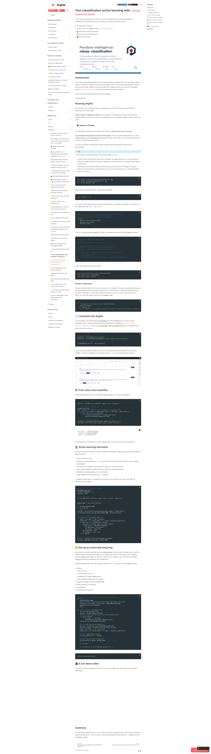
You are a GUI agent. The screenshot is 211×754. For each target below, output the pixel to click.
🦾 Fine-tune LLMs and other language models (58, 93)
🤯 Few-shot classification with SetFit (59, 274)
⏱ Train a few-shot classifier (155, 17)
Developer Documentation (55, 320)
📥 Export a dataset (53, 89)
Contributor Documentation (55, 324)
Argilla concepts (52, 47)
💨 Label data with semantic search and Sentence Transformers (60, 171)
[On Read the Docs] (138, 751)
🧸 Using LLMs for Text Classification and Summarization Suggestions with (59, 154)
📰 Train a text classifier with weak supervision (60, 197)
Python (50, 119)
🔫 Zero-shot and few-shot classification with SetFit (58, 186)
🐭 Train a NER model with (60, 218)
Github (50, 317)
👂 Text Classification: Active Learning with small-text (58, 285)
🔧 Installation (52, 34)
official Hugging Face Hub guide (122, 131)
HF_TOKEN (127, 232)
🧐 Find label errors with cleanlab (60, 234)
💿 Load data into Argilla (153, 15)
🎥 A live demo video (153, 26)
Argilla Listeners (108, 552)
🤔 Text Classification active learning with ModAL (58, 269)
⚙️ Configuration (52, 37)
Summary (150, 29)
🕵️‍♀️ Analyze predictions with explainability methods (58, 244)
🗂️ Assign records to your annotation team (58, 202)
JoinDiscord (53, 10)
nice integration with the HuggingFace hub (111, 326)
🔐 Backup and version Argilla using (59, 134)
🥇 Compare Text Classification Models (59, 239)
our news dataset (101, 321)
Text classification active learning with (58, 262)
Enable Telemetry (153, 12)
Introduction (150, 7)
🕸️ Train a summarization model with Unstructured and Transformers (59, 297)
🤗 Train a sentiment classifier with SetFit (60, 280)
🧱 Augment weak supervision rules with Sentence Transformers (60, 180)
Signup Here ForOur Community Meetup (200, 750)
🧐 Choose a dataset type (55, 63)
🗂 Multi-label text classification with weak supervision (59, 191)
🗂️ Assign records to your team (56, 70)
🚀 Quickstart (52, 27)
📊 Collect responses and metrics (57, 85)
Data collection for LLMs (54, 50)
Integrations (51, 110)
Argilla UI (50, 126)
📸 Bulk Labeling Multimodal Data (60, 176)
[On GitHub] (140, 751)
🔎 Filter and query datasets (56, 73)
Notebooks (51, 130)
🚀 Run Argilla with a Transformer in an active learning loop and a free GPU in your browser (60, 141)
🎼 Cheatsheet (52, 31)
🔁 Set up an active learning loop (154, 23)
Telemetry (51, 304)
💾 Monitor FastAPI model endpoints (58, 147)
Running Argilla (151, 10)
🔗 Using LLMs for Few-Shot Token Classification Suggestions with (60, 229)
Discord (50, 313)
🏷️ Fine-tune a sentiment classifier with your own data (60, 291)
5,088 (66, 10)
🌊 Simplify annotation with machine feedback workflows (58, 81)
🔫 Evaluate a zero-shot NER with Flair (60, 213)
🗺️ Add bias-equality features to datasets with (59, 160)
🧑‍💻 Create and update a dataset (57, 66)
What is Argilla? (52, 24)
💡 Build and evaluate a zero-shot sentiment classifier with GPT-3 (60, 166)
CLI (49, 123)
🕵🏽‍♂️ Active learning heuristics (154, 20)
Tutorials (50, 107)
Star (63, 10)
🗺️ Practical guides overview (56, 59)
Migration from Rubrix (54, 327)
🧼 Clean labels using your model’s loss (60, 250)
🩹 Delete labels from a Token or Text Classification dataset (60, 208)
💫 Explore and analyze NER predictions (60, 222)
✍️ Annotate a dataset (54, 76)
